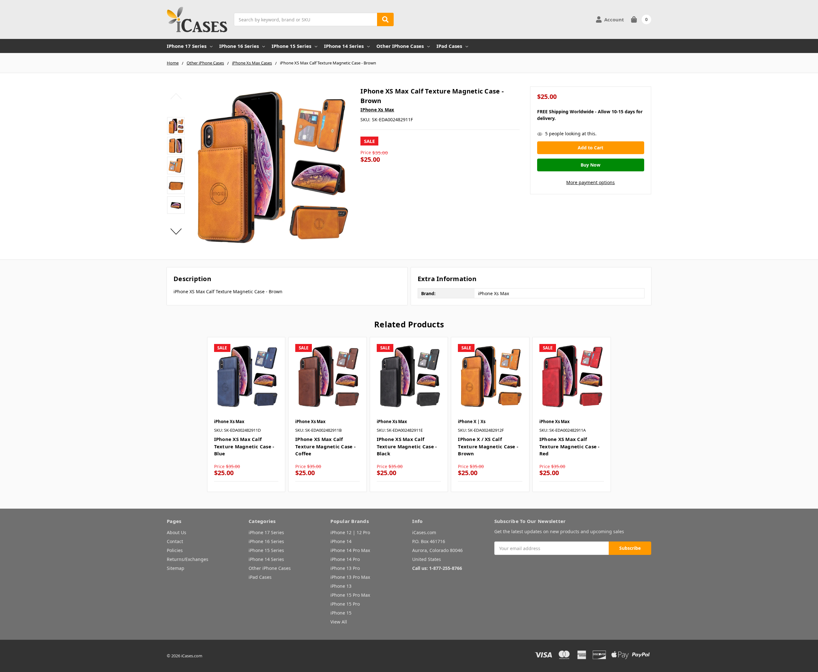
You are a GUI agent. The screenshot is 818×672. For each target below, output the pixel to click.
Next (176, 231)
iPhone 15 (340, 613)
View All (338, 622)
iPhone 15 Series (291, 46)
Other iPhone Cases (400, 46)
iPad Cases (449, 46)
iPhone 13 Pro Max (350, 577)
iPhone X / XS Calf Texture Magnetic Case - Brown (488, 446)
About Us (176, 532)
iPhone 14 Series (344, 46)
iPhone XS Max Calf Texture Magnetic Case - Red (569, 446)
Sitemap (175, 568)
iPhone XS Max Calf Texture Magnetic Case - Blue (244, 446)
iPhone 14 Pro (345, 559)
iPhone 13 (340, 586)
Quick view (246, 376)
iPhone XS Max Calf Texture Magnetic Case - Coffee (325, 446)
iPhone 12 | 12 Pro (350, 532)
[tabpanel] (246, 414)
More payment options (590, 182)
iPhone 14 (340, 541)
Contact (175, 541)
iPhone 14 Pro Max (350, 550)
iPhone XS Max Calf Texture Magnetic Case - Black (407, 446)
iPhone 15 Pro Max (350, 595)
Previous (176, 96)
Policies (175, 550)
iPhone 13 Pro (345, 568)
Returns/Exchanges (187, 559)
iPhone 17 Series (186, 46)
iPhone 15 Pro (345, 604)
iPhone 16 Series (239, 46)
